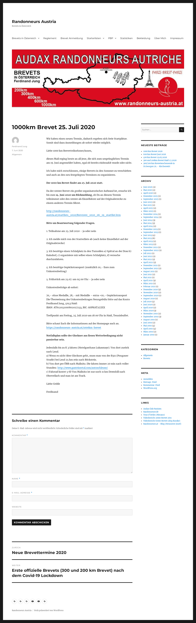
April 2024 (148, 226)
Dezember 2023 (150, 229)
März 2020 (148, 310)
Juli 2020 (147, 301)
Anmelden (148, 379)
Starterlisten (94, 38)
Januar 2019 (148, 335)
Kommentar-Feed (151, 385)
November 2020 (150, 292)
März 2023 (148, 244)
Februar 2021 (149, 286)
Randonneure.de (150, 412)
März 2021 (148, 283)
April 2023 (148, 241)
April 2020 (148, 307)
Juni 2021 (147, 274)
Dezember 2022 (150, 247)
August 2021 (149, 271)
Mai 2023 (147, 238)
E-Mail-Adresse (22, 493)
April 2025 (148, 208)
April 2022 (148, 262)
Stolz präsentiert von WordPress (49, 610)
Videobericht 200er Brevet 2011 (157, 418)
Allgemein (17, 154)
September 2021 (150, 268)
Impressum (177, 38)
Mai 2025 (147, 205)
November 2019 (150, 313)
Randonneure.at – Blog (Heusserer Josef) (162, 424)
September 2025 (150, 199)
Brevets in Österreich (24, 38)
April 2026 (148, 193)
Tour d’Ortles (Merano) (154, 415)
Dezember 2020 (150, 289)
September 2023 (150, 232)
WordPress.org (150, 388)
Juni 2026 (147, 187)
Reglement (50, 38)
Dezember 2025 (150, 196)
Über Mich (160, 38)
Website (17, 507)
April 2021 (148, 280)
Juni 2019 (147, 322)
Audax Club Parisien (152, 409)
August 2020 (149, 298)
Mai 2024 (147, 223)
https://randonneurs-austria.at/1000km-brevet (73, 327)
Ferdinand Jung (19, 146)
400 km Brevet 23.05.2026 (155, 157)
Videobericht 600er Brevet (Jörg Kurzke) (161, 421)
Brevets (146, 358)
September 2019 (150, 316)
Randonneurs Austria (34, 21)
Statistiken (126, 38)
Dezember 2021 (150, 265)
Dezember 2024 (150, 214)
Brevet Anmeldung (72, 38)
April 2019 (148, 329)
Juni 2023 (147, 235)
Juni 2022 (147, 256)
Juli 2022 (147, 253)
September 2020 (150, 295)
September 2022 (150, 250)
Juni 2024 (147, 220)
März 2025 (148, 211)
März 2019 (148, 332)
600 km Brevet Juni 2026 (154, 154)
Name (16, 478)
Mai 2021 (147, 277)
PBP (110, 38)
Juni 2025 (147, 202)
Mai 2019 (147, 325)
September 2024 (150, 217)
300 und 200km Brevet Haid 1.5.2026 (160, 160)
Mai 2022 (147, 259)
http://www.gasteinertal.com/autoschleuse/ (83, 367)
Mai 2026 (147, 190)
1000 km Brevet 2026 (153, 151)
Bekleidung (143, 38)
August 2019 (149, 319)
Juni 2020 (147, 304)
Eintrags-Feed (150, 382)
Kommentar (20, 435)
